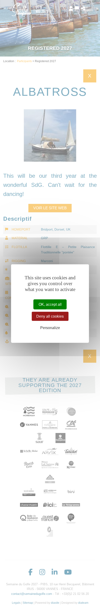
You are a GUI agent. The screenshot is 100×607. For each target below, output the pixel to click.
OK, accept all (50, 304)
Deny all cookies (50, 316)
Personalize (50, 328)
